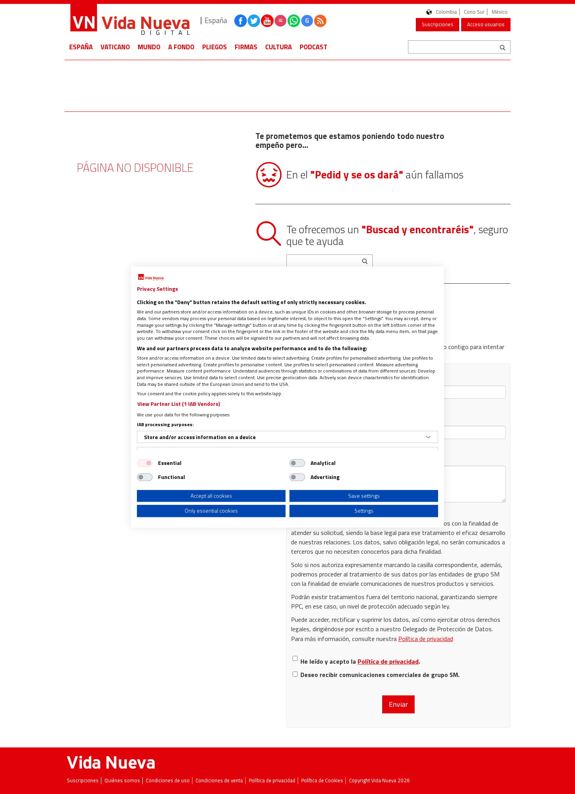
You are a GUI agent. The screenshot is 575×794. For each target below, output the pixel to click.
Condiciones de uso (168, 780)
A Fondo (181, 47)
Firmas (246, 47)
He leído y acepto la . (360, 661)
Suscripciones (437, 24)
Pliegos (214, 47)
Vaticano (115, 47)
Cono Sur (474, 12)
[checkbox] (145, 463)
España (81, 47)
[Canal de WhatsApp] (294, 21)
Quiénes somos (122, 780)
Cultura (278, 47)
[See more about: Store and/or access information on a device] (428, 437)
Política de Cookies (322, 780)
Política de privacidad (425, 638)
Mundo (149, 47)
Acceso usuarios (486, 24)
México (500, 12)
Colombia (446, 12)
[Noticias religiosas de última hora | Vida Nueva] (130, 20)
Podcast (313, 47)
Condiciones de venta (219, 780)
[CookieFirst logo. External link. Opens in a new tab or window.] (151, 277)
